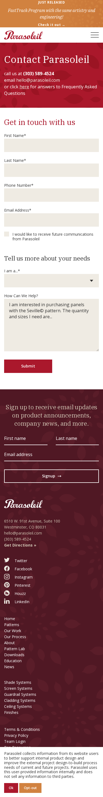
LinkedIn (22, 601)
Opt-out (30, 788)
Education (13, 660)
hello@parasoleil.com (38, 80)
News (9, 666)
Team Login (15, 741)
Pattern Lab (14, 648)
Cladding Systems (19, 700)
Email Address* (17, 210)
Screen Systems (18, 688)
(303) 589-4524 (38, 74)
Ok (11, 788)
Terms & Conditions (22, 729)
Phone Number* (19, 185)
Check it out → (51, 24)
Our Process (15, 636)
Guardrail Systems (20, 694)
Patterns (11, 624)
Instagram (24, 577)
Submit (28, 366)
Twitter (21, 560)
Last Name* (15, 160)
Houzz (20, 593)
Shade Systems (17, 682)
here (24, 87)
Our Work (12, 630)
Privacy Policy (16, 735)
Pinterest (22, 585)
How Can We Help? (21, 295)
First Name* (15, 135)
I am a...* (12, 270)
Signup (52, 477)
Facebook (23, 568)
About (9, 642)
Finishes (11, 712)
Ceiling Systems (18, 706)
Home (9, 618)
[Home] (23, 35)
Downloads (14, 654)
